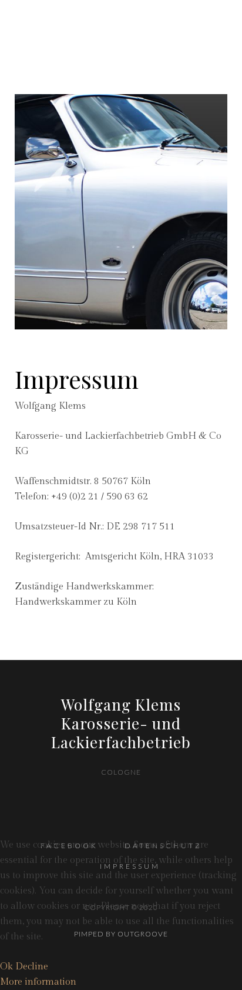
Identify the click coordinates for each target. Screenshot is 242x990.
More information (38, 982)
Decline (31, 966)
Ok (6, 966)
